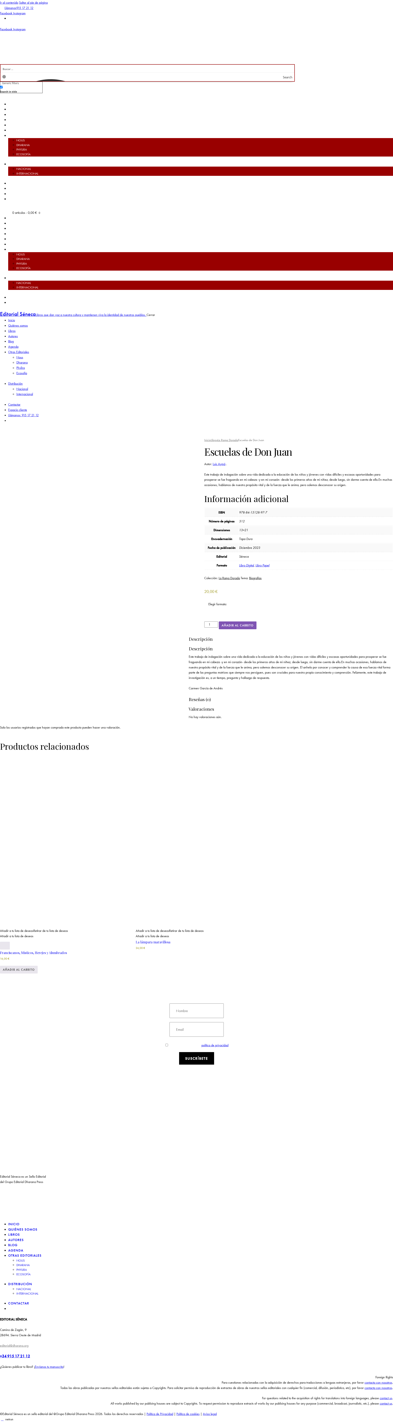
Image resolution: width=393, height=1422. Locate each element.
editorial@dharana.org (14, 1345)
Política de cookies (188, 1414)
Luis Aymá (219, 464)
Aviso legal (210, 1414)
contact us (386, 1398)
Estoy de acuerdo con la (199, 1045)
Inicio (207, 440)
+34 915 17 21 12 (15, 1356)
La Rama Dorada (228, 440)
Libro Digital (246, 565)
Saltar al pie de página (33, 2)
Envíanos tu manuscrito (49, 1367)
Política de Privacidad (160, 1414)
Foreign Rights (384, 1377)
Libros (214, 440)
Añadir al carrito (238, 625)
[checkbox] (20, 89)
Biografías (255, 578)
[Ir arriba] (2, 1419)
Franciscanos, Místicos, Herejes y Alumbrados (33, 953)
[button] (34, 705)
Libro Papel (262, 565)
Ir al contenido (9, 2)
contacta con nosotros (378, 1382)
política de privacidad (214, 1045)
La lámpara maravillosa (153, 942)
